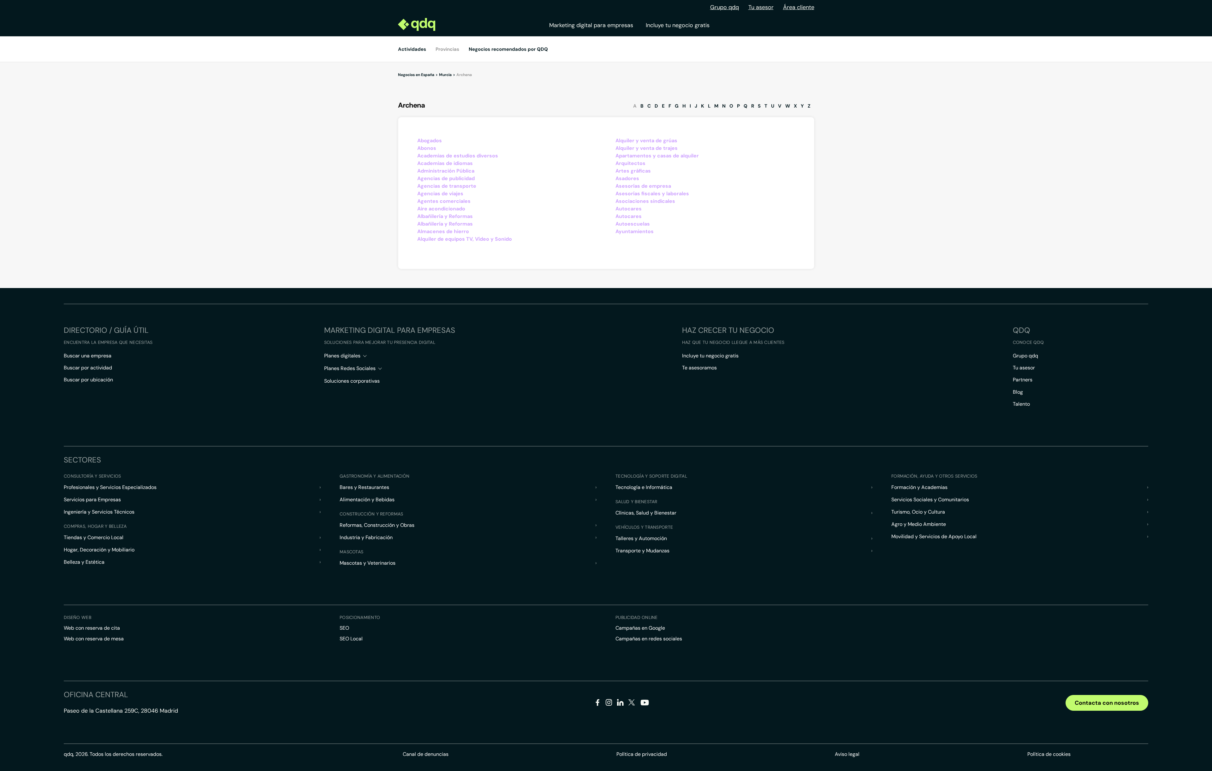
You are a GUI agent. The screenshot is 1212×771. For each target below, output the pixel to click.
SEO (344, 628)
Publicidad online (636, 617)
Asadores (627, 178)
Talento (1021, 404)
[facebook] (597, 703)
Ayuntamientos (634, 231)
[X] (631, 703)
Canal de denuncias (426, 754)
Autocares (628, 208)
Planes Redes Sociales (350, 368)
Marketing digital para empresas (591, 25)
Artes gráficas (633, 171)
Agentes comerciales (444, 201)
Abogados (429, 140)
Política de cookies (1049, 754)
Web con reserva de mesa (94, 638)
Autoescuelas (632, 224)
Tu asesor (761, 7)
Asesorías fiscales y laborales (652, 193)
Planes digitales (342, 355)
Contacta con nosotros (1107, 703)
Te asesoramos (699, 367)
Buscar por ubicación (88, 379)
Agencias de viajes (440, 193)
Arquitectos (630, 163)
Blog (1018, 392)
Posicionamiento (360, 617)
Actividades (412, 49)
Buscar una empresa (87, 355)
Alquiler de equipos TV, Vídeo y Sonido (464, 239)
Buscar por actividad (88, 367)
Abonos (426, 148)
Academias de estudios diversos (457, 155)
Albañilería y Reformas (445, 216)
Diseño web (77, 617)
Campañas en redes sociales (648, 638)
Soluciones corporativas (352, 381)
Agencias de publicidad (446, 178)
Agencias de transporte (446, 186)
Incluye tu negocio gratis (678, 25)
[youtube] (644, 705)
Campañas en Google (640, 628)
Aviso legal (847, 754)
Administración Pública (445, 171)
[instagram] (609, 703)
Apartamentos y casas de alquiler (657, 155)
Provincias (447, 49)
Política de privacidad (641, 754)
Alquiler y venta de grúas (646, 140)
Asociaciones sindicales (645, 201)
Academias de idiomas (445, 163)
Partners (1022, 379)
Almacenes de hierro (443, 231)
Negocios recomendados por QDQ (508, 49)
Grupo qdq (724, 7)
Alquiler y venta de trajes (646, 148)
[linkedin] (620, 703)
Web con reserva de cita (92, 628)
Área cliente (798, 7)
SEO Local (351, 638)
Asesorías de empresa (643, 186)
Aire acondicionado (441, 208)
